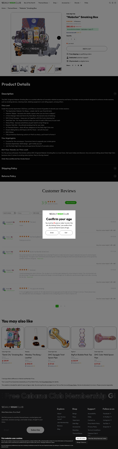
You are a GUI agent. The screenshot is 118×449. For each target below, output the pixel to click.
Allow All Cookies (81, 438)
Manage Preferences (81, 442)
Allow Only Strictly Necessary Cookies (97, 438)
